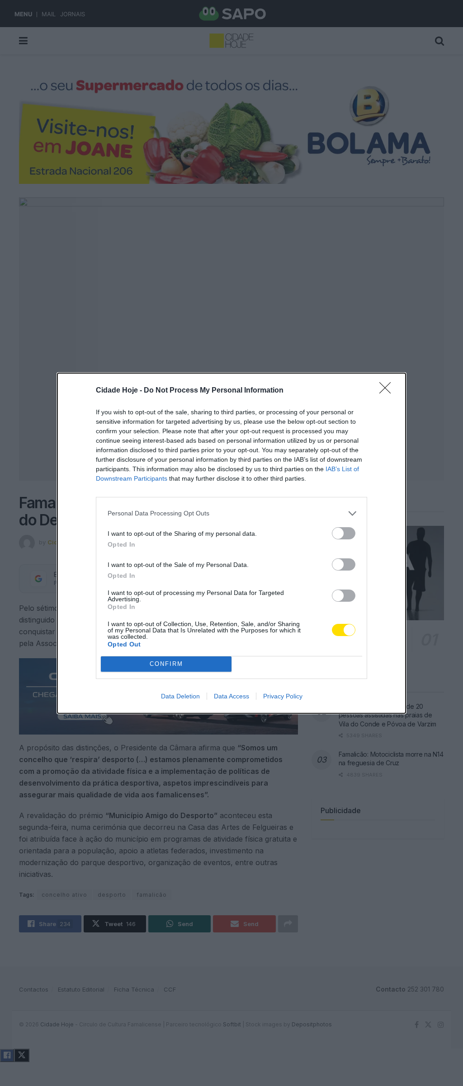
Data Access (231, 696)
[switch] (343, 533)
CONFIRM (166, 663)
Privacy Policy (282, 696)
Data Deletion (180, 696)
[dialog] (231, 543)
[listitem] (231, 513)
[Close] (388, 390)
